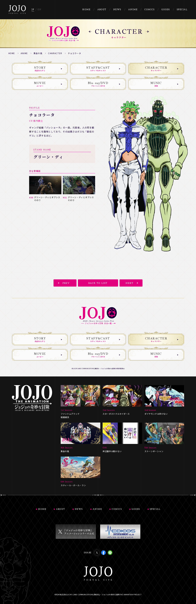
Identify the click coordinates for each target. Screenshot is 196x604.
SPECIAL (155, 509)
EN (39, 10)
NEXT (129, 283)
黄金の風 (38, 53)
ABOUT (60, 509)
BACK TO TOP (191, 586)
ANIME (24, 53)
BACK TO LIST (98, 283)
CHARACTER (55, 53)
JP (33, 10)
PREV (66, 283)
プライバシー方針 (19, 581)
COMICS (117, 509)
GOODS (136, 509)
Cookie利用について (6, 581)
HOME (11, 53)
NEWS (79, 509)
